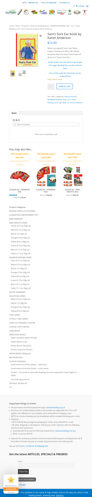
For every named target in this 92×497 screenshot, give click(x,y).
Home (11, 26)
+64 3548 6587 (51, 3)
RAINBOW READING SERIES (20, 257)
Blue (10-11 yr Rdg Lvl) (20, 249)
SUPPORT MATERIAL (17, 361)
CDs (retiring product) (20, 379)
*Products (25, 26)
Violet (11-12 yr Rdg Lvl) (20, 253)
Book (64, 103)
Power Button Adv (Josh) (21, 345)
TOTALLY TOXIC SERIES (18, 319)
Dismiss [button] (60, 495)
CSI (10, 387)
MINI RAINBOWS (16, 219)
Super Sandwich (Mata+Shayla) (24, 337)
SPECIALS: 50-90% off (18, 383)
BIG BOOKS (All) (15, 357)
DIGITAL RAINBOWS (17, 292)
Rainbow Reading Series (39, 26)
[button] (41, 36)
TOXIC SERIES (14, 315)
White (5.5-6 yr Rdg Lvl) (20, 230)
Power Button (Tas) (19, 341)
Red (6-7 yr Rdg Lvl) (19, 234)
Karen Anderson (76, 103)
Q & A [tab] (14, 113)
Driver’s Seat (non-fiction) (21, 349)
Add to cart (64, 86)
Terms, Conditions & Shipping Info (33, 446)
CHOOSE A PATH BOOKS (19, 327)
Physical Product (71, 96)
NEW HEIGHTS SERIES (18, 223)
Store (17, 26)
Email (20, 461)
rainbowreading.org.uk (55, 407)
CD (68, 103)
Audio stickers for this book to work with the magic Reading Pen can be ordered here (65, 65)
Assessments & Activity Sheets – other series (29, 368)
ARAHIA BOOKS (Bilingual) (20, 353)
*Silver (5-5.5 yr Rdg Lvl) (21, 226)
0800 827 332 (33, 3)
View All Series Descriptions (22, 479)
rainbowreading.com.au (65, 431)
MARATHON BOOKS (17, 334)
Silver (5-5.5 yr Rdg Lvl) (20, 260)
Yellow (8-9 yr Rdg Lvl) (20, 241)
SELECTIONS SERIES (17, 296)
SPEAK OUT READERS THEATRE (22, 323)
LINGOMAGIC (14, 331)
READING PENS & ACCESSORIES (22, 211)
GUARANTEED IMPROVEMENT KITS (23, 215)
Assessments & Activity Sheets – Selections (29, 364)
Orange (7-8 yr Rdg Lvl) (20, 237)
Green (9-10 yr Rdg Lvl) (20, 245)
